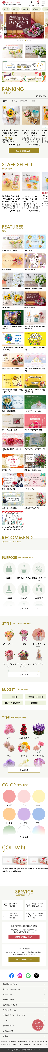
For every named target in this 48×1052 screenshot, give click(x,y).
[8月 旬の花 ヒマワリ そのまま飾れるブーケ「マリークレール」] (11, 115)
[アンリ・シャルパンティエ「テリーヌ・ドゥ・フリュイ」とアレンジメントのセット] (31, 181)
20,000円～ (35, 703)
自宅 (33, 101)
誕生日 (6, 9)
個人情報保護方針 (24, 1041)
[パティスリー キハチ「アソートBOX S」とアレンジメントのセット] (31, 115)
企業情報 (4, 1041)
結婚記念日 (24, 101)
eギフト (15, 9)
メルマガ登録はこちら (24, 959)
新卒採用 (27, 1045)
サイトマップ (17, 1045)
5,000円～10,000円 (35, 697)
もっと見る (24, 608)
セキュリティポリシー (39, 1041)
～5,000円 (13, 697)
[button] (17, 40)
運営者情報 (12, 1041)
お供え (14, 101)
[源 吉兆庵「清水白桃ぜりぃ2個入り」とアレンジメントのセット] (11, 181)
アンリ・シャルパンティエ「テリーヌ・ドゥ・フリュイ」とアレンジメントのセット (30, 201)
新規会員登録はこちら (24, 937)
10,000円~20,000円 (12, 703)
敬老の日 (26, 9)
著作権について (6, 1045)
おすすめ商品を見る (24, 151)
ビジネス (36, 9)
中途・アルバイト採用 (39, 1045)
